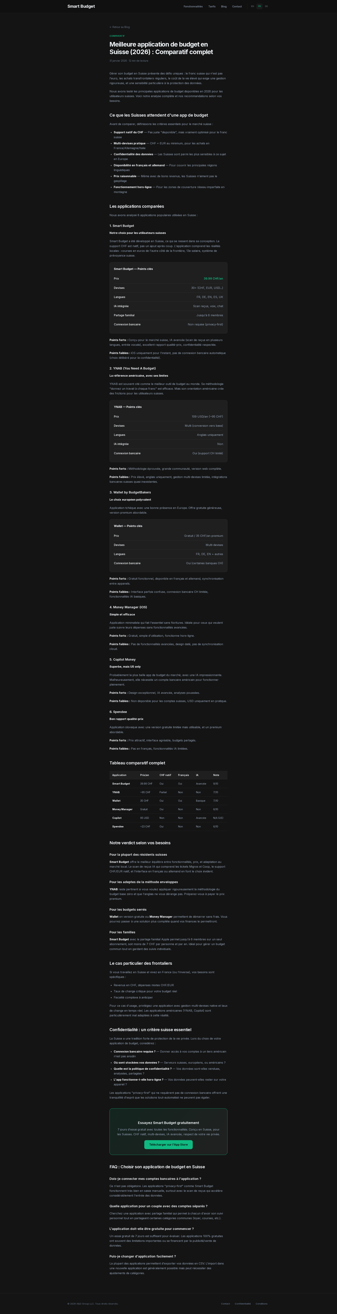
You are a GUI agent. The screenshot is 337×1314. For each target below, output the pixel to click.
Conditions (261, 1303)
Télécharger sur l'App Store (168, 1144)
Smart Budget (81, 6)
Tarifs (212, 6)
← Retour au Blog (120, 26)
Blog (224, 6)
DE (266, 6)
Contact (237, 6)
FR (259, 6)
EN (252, 6)
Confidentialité (243, 1303)
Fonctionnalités (193, 6)
